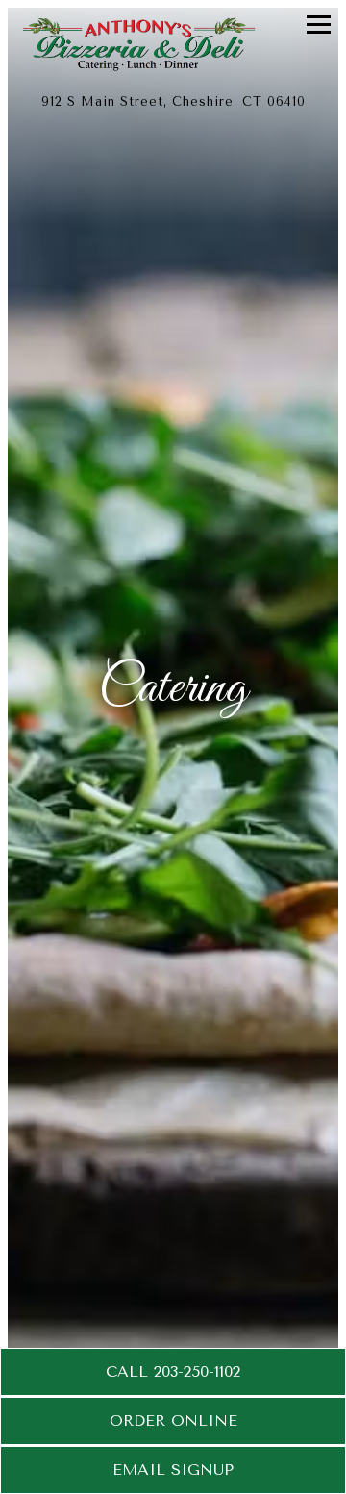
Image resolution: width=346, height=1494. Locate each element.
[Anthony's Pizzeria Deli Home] (158, 43)
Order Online (173, 1420)
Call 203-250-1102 (173, 1371)
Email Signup (173, 1469)
